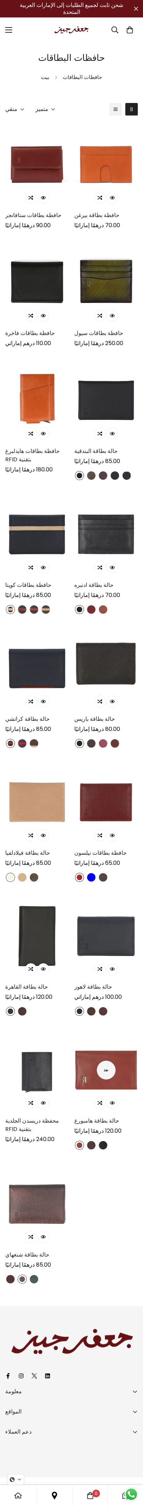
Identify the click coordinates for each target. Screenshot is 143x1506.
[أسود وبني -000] (22, 609)
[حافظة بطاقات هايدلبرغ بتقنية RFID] (37, 400)
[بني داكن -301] (103, 609)
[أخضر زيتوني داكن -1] (34, 877)
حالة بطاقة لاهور (93, 987)
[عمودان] (131, 109)
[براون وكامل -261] (34, 743)
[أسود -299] (103, 1145)
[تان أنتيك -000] (22, 1279)
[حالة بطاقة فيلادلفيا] (37, 802)
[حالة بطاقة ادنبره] (106, 534)
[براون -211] (22, 1011)
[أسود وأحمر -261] (22, 743)
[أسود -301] (79, 475)
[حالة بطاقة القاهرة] (37, 936)
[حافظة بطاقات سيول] (106, 282)
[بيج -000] (10, 877)
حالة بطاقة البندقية (96, 451)
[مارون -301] (91, 609)
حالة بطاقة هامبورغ (96, 1121)
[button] (15, 1479)
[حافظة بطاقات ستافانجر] (37, 164)
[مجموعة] (54, 1495)
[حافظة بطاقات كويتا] (37, 534)
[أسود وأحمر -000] (34, 609)
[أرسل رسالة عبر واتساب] (131, 1494)
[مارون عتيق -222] (91, 1145)
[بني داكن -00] (115, 743)
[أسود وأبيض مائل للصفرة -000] (10, 609)
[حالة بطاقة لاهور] (106, 936)
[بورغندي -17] (103, 475)
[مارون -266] (103, 743)
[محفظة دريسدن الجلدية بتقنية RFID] (37, 1070)
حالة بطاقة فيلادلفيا (27, 853)
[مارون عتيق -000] (10, 1279)
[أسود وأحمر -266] (127, 475)
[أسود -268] (79, 1011)
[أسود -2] (10, 1011)
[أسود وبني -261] (10, 743)
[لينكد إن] (48, 1376)
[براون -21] (91, 475)
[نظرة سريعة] (43, 198)
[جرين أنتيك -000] (34, 1279)
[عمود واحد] (115, 109)
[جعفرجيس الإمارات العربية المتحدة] (71, 30)
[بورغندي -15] (103, 1011)
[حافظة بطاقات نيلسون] (106, 802)
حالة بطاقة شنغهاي (27, 1255)
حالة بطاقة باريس (94, 719)
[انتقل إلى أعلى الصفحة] (130, 1469)
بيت (45, 77)
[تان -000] (22, 877)
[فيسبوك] (9, 1376)
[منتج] (18, 1495)
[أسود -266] (79, 743)
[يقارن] (31, 198)
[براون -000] (79, 877)
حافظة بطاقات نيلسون (100, 853)
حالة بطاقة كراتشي (27, 719)
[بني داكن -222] (79, 1145)
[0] (130, 30)
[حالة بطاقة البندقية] (106, 400)
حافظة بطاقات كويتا (28, 585)
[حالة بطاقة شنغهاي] (37, 1204)
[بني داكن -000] (103, 877)
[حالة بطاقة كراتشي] (37, 668)
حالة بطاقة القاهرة (26, 987)
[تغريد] (35, 1376)
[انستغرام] (22, 1376)
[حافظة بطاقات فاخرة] (37, 282)
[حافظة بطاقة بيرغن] (106, 164)
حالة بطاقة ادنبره (93, 585)
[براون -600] (91, 743)
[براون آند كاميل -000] (46, 609)
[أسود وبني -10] (115, 475)
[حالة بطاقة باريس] (106, 668)
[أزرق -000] (91, 877)
